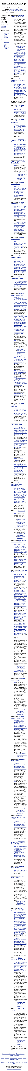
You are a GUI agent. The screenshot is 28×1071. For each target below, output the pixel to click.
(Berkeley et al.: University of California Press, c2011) (20, 578)
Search (7, 1058)
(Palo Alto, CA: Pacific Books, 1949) (20, 372)
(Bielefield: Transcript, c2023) (20, 244)
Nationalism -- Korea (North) (18, 867)
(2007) (20, 62)
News (7, 1062)
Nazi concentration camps (16, 423)
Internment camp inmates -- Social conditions (17, 405)
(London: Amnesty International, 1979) (20, 966)
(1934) (20, 443)
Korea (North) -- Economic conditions (19, 541)
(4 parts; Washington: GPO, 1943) (20, 324)
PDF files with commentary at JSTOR (21, 178)
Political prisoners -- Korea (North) (18, 958)
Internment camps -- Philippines (17, 256)
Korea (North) (6, 36)
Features (12, 1062)
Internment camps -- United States (17, 294)
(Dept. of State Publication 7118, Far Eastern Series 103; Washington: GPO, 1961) (20, 548)
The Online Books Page (14, 3)
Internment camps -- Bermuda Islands (18, 106)
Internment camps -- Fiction (17, 183)
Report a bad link (20, 1054)
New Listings (13, 1058)
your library (4, 26)
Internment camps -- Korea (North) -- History (6, 45)
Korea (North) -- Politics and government (19, 571)
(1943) (20, 381)
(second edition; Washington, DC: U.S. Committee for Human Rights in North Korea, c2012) (20, 90)
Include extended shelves (16, 9)
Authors (20, 1058)
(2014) (20, 766)
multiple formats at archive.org (22, 348)
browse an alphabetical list (15, 10)
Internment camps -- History (17, 238)
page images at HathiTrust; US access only (21, 352)
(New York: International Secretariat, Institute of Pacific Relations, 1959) (20, 561)
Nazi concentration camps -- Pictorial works (17, 484)
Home (2, 1058)
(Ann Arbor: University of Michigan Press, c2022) (20, 127)
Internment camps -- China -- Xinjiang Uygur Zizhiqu (18, 161)
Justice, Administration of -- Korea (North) (18, 817)
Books (3, 1062)
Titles (24, 1058)
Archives (18, 1062)
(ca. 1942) (20, 360)
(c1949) (20, 283)
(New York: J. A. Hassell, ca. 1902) (20, 112)
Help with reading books (8, 1054)
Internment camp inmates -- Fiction (17, 203)
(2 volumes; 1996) (20, 149)
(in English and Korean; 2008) (20, 725)
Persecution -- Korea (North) (18, 876)
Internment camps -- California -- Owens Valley (18, 140)
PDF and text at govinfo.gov (21, 49)
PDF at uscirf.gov (21, 753)
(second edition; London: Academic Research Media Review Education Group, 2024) (20, 431)
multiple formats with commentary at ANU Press (22, 174)
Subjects (12, 1059)
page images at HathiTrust (21, 47)
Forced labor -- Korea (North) (18, 679)
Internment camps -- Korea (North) (17, 15)
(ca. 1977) (20, 469)
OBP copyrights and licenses (14, 1069)
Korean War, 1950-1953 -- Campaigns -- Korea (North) (18, 842)
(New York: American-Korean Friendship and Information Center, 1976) (20, 592)
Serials (16, 1059)
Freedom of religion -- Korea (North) (17, 717)
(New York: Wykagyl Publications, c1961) (20, 495)
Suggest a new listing (14, 1055)
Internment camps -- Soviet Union (17, 277)
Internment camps (6, 33)
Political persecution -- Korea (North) (18, 909)
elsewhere (3, 27)
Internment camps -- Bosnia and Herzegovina (17, 121)
